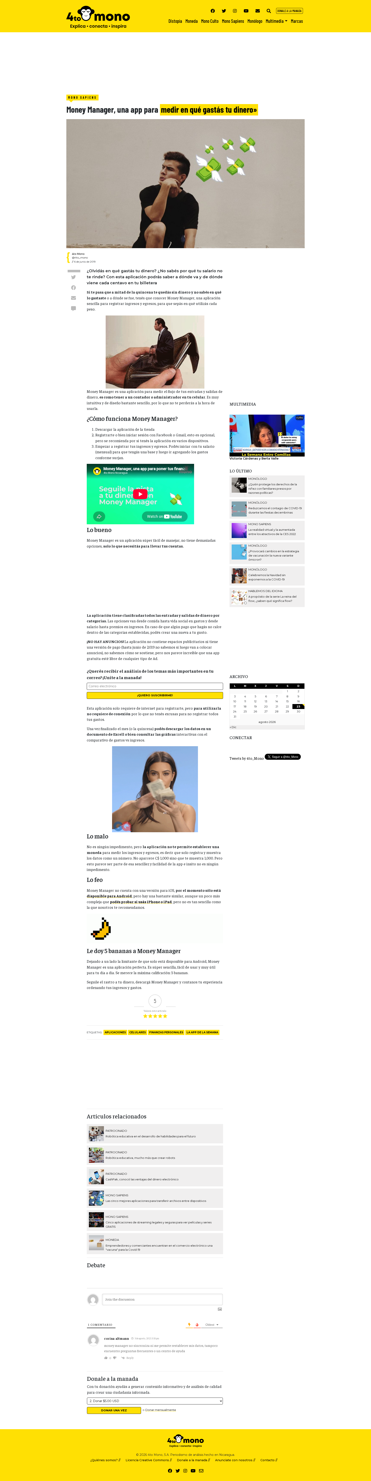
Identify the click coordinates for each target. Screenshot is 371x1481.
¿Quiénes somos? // (105, 1460)
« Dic (233, 727)
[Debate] (73, 308)
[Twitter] (224, 10)
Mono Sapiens (82, 97)
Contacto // (268, 1460)
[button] (269, 10)
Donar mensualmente (160, 1410)
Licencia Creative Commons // (149, 1460)
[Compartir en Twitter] (73, 277)
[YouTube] (246, 10)
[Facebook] (213, 10)
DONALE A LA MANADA (289, 11)
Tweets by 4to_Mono (247, 758)
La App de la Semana (202, 1032)
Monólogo (257, 478)
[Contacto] (257, 10)
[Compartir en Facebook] (73, 288)
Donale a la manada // (193, 1460)
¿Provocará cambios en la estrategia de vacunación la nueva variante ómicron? (273, 555)
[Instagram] (235, 10)
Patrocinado (116, 1130)
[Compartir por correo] (73, 298)
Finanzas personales (166, 1032)
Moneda (112, 1239)
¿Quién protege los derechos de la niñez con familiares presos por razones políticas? (272, 488)
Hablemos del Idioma (265, 591)
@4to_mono (80, 257)
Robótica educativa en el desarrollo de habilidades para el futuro (151, 1136)
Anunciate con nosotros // (235, 1460)
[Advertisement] (129, 62)
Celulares (137, 1032)
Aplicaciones (115, 1032)
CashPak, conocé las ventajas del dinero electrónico (142, 1179)
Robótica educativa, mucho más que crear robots (140, 1158)
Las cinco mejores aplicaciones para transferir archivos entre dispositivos (156, 1201)
